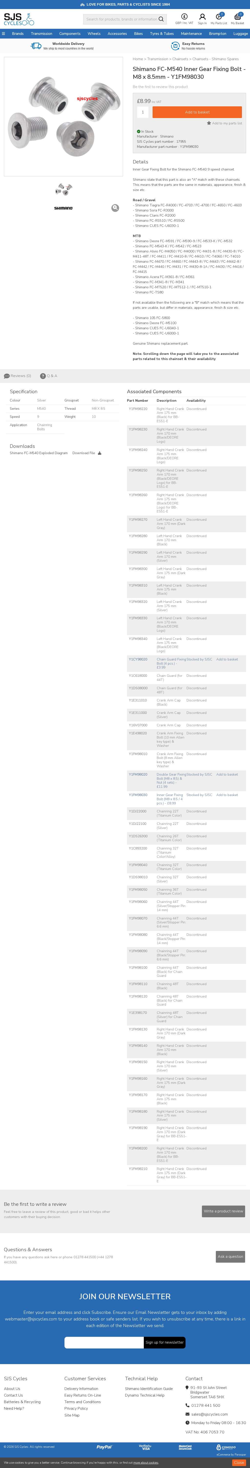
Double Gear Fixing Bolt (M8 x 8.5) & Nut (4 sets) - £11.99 (171, 780)
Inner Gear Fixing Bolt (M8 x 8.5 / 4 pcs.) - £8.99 (170, 799)
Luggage (240, 33)
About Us (12, 1388)
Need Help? (14, 1408)
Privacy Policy (76, 1408)
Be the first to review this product (160, 87)
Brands (18, 33)
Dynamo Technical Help (145, 1395)
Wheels (94, 33)
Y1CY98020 (138, 659)
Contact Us (13, 1395)
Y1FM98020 (138, 774)
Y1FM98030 (138, 795)
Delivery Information (81, 1388)
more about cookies (145, 1463)
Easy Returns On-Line (82, 1395)
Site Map (72, 1415)
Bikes (138, 33)
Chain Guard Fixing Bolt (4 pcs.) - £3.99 (171, 663)
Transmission (41, 33)
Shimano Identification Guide (149, 1388)
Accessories (117, 33)
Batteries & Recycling (22, 1402)
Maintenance (191, 33)
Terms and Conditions (82, 1402)
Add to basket (227, 659)
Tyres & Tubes (162, 33)
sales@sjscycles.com (209, 1414)
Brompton (217, 33)
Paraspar (240, 1455)
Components (70, 33)
